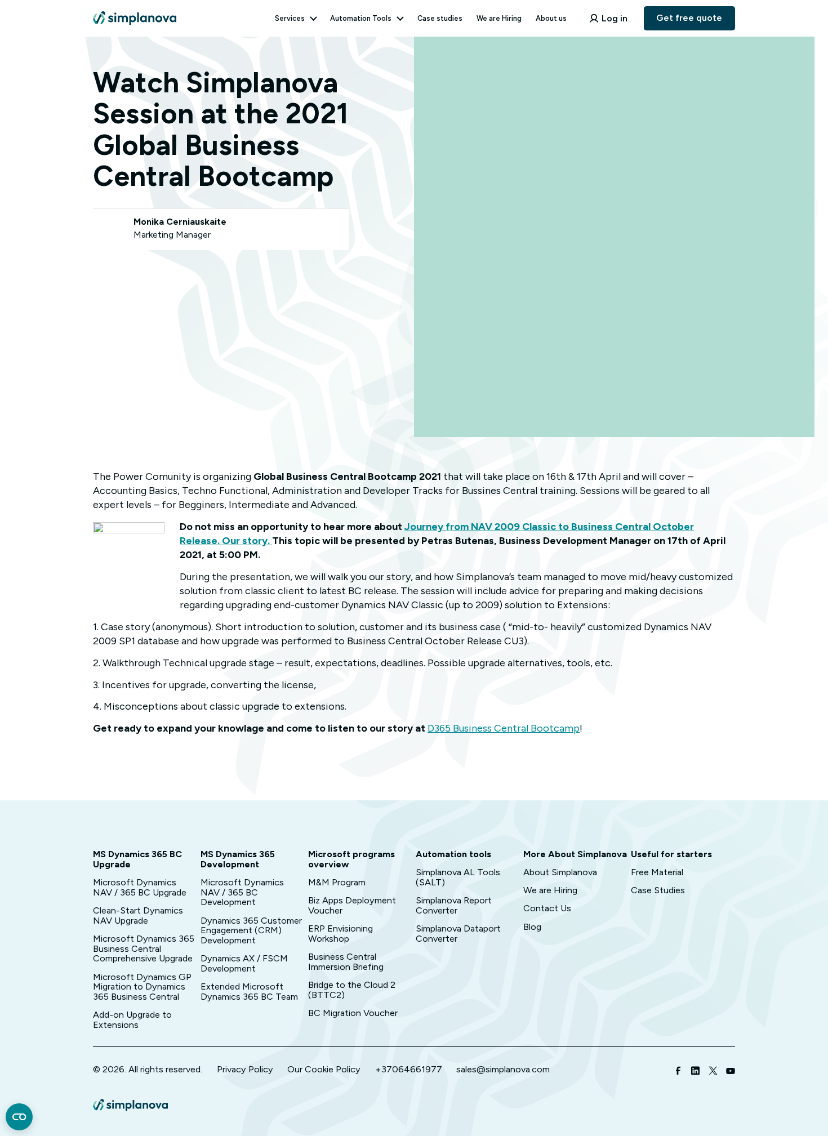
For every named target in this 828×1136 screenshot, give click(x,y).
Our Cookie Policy (323, 1069)
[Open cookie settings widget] (19, 1116)
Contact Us (547, 908)
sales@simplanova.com (503, 1069)
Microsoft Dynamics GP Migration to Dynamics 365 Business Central (142, 987)
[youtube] (730, 1072)
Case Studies (658, 890)
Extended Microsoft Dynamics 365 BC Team (249, 991)
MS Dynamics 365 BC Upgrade (137, 859)
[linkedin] (695, 1072)
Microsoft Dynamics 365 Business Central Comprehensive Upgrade (143, 948)
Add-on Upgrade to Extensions (132, 1019)
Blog (532, 926)
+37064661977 (408, 1069)
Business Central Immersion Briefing (346, 961)
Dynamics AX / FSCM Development (244, 963)
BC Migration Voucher (353, 1013)
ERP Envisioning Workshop (340, 933)
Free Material (657, 872)
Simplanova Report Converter (454, 905)
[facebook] (678, 1072)
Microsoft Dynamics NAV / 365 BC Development (242, 892)
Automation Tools (360, 18)
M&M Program (337, 882)
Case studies (439, 18)
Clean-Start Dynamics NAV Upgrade (138, 915)
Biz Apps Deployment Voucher (352, 905)
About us (551, 18)
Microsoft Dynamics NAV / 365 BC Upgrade (139, 887)
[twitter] (713, 1072)
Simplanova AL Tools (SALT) (458, 877)
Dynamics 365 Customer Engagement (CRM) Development (251, 930)
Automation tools (453, 854)
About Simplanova (560, 872)
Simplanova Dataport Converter (458, 933)
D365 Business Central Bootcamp (504, 728)
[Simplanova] (134, 13)
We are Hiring (499, 18)
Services (290, 18)
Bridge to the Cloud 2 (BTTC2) (351, 989)
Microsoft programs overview (351, 859)
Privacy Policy (245, 1069)
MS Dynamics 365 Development (238, 859)
